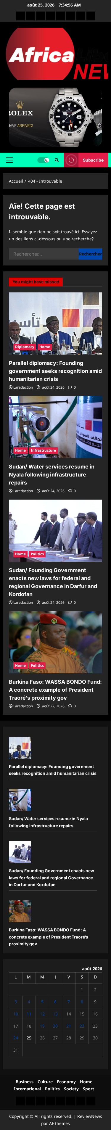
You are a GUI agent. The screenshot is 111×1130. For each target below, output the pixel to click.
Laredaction (23, 387)
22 (82, 1026)
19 (42, 1026)
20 (55, 1026)
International (27, 1089)
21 (68, 1026)
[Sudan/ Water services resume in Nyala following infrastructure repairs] (55, 427)
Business (24, 1081)
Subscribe (93, 159)
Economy (66, 1081)
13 (55, 1014)
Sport (88, 1089)
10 (15, 1014)
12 (42, 1014)
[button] (9, 160)
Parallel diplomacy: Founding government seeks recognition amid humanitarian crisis (55, 371)
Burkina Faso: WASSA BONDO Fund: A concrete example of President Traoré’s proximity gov (55, 690)
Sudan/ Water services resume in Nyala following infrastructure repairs (51, 474)
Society (71, 1089)
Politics (37, 553)
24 (15, 1038)
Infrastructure (43, 450)
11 (29, 1014)
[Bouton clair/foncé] (43, 160)
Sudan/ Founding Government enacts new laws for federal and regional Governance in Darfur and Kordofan (51, 877)
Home (44, 346)
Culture (45, 1081)
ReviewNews (89, 1116)
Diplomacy (24, 346)
